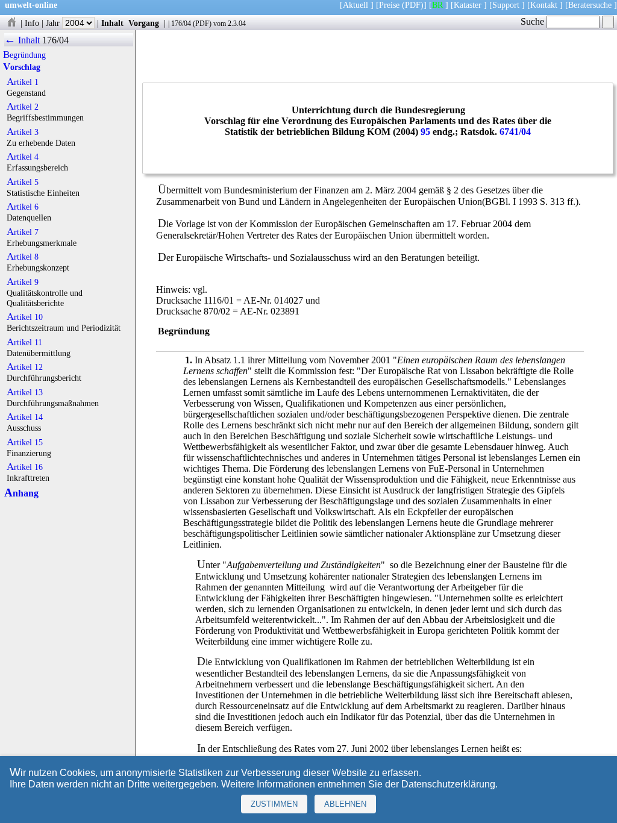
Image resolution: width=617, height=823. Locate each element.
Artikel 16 (25, 467)
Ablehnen (345, 804)
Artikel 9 (23, 282)
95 (425, 132)
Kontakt (543, 5)
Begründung (24, 55)
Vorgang (143, 23)
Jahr (54, 23)
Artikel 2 (23, 106)
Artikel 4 (23, 156)
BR (437, 5)
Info (32, 23)
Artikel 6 (23, 206)
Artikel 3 (23, 132)
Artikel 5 (23, 182)
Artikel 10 (25, 317)
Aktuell (355, 5)
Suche (534, 21)
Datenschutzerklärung (448, 784)
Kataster (467, 5)
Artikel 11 (24, 342)
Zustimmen (274, 804)
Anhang (21, 493)
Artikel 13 (25, 392)
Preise (389, 5)
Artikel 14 (25, 417)
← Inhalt (22, 40)
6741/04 (515, 132)
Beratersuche (590, 5)
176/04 (181, 23)
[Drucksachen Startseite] (11, 23)
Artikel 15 (25, 442)
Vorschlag (21, 67)
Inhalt (112, 23)
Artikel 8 (23, 256)
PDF (202, 23)
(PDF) (413, 5)
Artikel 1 (23, 82)
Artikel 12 (25, 367)
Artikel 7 (23, 232)
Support (505, 5)
